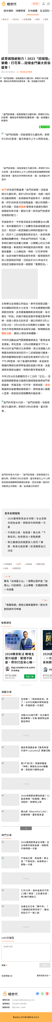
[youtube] (47, 993)
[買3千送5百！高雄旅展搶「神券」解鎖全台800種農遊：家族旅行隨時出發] (10, 767)
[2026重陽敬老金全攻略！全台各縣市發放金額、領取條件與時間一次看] (10, 846)
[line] (42, 993)
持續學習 (20, 10)
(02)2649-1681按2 (19, 1003)
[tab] (21, 685)
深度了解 (35, 676)
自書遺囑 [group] (27, 19)
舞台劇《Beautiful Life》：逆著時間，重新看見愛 (35, 813)
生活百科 (45, 10)
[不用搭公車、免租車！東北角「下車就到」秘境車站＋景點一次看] (10, 862)
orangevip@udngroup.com (23, 999)
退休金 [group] (16, 19)
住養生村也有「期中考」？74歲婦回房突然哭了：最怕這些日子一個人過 (35, 909)
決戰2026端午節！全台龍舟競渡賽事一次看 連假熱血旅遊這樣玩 (35, 718)
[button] (48, 3)
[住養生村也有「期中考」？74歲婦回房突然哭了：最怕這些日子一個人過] (10, 910)
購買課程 (36, 4)
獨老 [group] (46, 19)
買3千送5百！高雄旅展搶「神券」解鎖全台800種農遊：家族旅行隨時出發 (34, 766)
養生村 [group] (6, 19)
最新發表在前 (42, 975)
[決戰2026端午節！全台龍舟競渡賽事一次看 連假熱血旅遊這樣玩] (10, 719)
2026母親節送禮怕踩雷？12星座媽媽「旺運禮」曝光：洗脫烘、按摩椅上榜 (35, 798)
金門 (19, 564)
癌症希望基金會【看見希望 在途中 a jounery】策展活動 (35, 749)
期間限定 (17, 568)
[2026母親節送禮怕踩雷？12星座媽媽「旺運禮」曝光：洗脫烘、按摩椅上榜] (10, 800)
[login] (43, 3)
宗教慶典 (8, 564)
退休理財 (8, 10)
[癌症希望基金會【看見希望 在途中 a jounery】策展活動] (10, 751)
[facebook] (37, 993)
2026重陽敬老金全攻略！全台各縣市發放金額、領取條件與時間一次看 (35, 845)
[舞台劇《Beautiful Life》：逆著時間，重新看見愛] (10, 816)
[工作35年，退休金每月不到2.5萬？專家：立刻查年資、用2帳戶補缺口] (10, 894)
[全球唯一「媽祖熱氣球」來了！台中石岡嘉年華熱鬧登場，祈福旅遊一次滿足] (10, 703)
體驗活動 (41, 564)
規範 (3, 965)
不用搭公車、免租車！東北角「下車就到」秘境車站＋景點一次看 (34, 861)
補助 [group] (38, 19)
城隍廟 (29, 564)
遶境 (6, 568)
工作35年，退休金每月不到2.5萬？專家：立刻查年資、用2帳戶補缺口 (35, 893)
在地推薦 (32, 10)
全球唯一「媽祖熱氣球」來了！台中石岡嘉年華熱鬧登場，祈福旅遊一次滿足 (34, 702)
